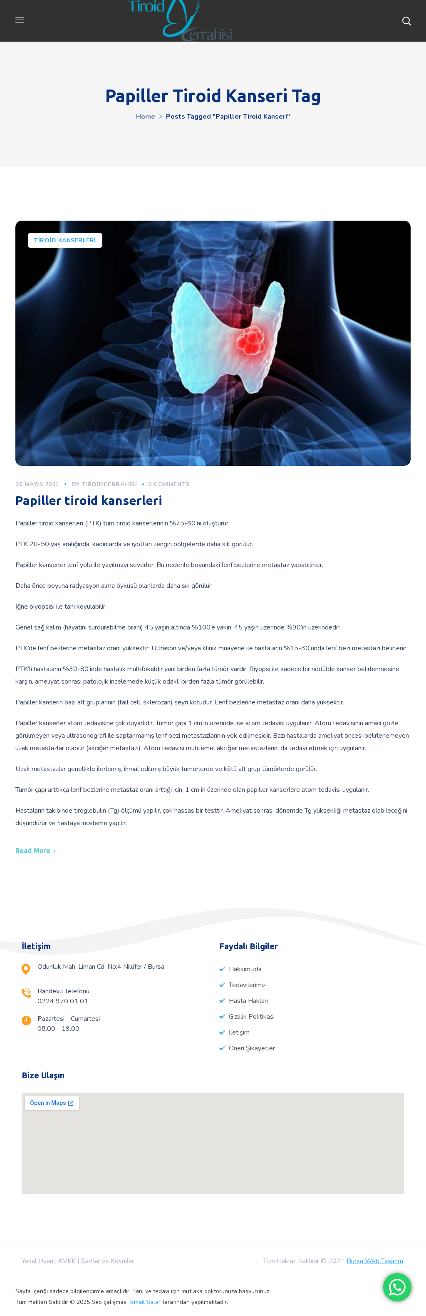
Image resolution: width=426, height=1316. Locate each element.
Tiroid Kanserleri (65, 240)
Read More (32, 850)
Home (145, 116)
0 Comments (168, 484)
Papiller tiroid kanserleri (88, 500)
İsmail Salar (145, 1302)
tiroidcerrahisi (109, 484)
